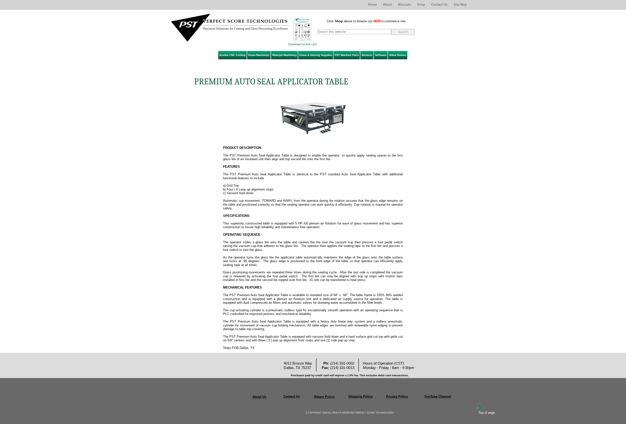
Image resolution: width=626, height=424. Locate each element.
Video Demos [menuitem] (397, 55)
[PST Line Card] (302, 40)
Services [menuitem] (366, 55)
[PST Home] (229, 41)
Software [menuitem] (380, 55)
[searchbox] (354, 31)
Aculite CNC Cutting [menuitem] (232, 55)
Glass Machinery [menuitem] (258, 55)
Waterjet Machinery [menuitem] (284, 55)
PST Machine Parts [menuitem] (347, 55)
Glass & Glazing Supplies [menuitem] (315, 55)
